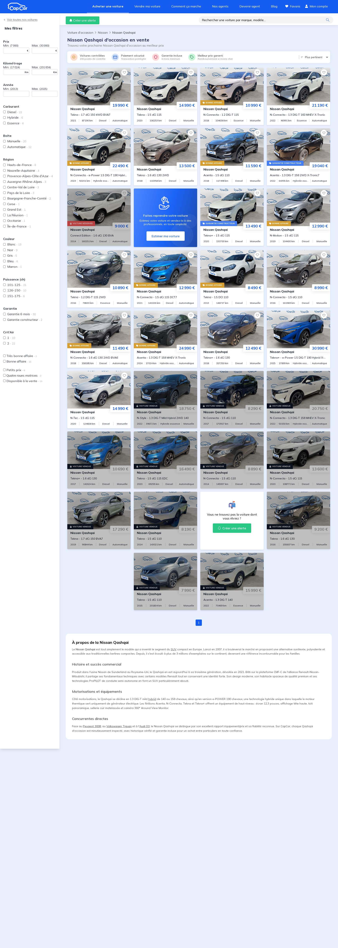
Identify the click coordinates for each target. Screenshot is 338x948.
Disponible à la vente (24, 381)
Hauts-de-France (21, 165)
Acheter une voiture (107, 6)
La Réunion (17, 215)
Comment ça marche (186, 6)
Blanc (14, 244)
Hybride (15, 117)
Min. (10, 45)
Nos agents (220, 6)
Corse (13, 204)
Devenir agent (249, 6)
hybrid (152, 699)
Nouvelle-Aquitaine (23, 170)
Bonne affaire (18, 361)
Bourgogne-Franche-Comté (29, 198)
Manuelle (16, 141)
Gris (12, 255)
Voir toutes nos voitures (22, 19)
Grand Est (16, 209)
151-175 (16, 296)
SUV (173, 649)
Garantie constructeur (24, 320)
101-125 (16, 285)
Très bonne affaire (21, 356)
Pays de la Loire (20, 193)
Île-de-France (19, 226)
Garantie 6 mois (21, 314)
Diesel (14, 112)
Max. (40, 45)
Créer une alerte (84, 20)
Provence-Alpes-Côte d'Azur (30, 176)
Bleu (12, 261)
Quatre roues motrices (23, 375)
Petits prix (15, 370)
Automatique (19, 147)
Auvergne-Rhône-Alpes (26, 182)
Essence (15, 123)
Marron (14, 267)
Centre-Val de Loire (23, 187)
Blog (274, 6)
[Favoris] (124, 72)
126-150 (16, 290)
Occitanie (16, 221)
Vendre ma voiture (147, 6)
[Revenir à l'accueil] (19, 7)
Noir (12, 250)
